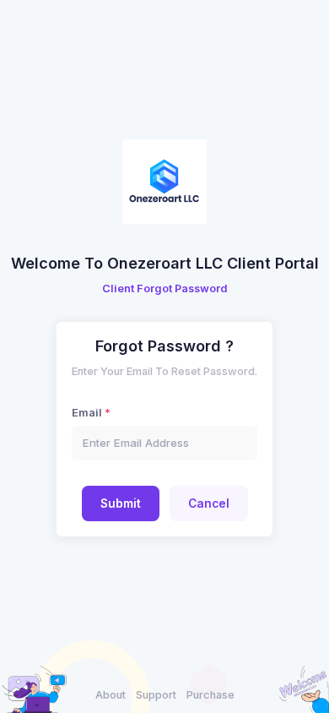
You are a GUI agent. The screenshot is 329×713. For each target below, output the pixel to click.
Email (87, 412)
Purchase (210, 695)
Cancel (208, 503)
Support (156, 695)
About (110, 695)
